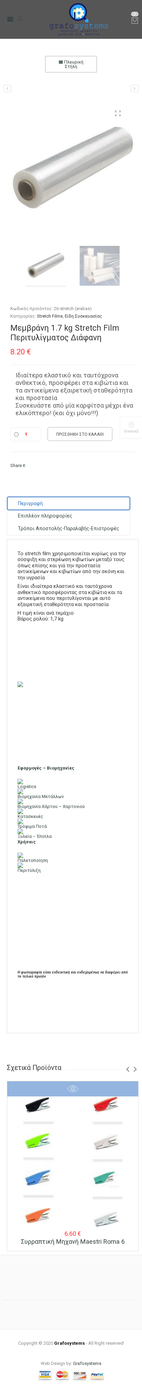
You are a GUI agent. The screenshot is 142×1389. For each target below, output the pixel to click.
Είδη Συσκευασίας (83, 316)
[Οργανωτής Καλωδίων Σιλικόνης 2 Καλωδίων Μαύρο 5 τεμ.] (7, 88)
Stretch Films (50, 316)
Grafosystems (87, 1363)
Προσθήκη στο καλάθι (80, 434)
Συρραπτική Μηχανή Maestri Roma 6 (73, 1241)
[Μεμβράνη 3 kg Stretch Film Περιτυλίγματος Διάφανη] (135, 88)
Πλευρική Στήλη (73, 64)
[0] (135, 21)
